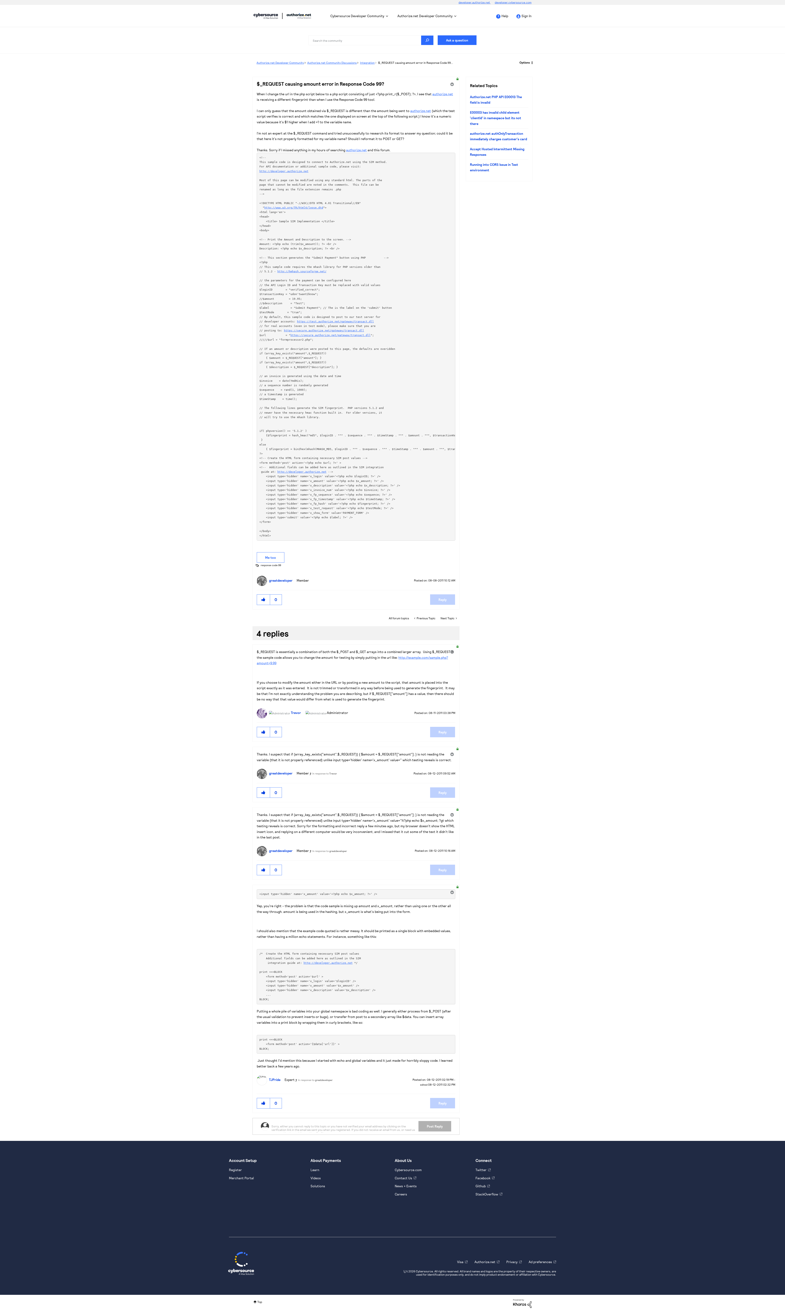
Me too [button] (270, 557)
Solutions (318, 1186)
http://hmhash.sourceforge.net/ (301, 271)
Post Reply (435, 1126)
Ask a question (457, 40)
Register (235, 1170)
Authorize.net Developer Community (425, 16)
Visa (460, 1262)
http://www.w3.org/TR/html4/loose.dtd (293, 207)
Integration (367, 62)
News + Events (406, 1186)
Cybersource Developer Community (265, 16)
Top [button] (259, 1302)
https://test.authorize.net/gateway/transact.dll (335, 321)
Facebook (482, 1178)
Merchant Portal (241, 1178)
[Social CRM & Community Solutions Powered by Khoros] (522, 1303)
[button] (263, 600)
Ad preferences (540, 1262)
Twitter (481, 1170)
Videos (316, 1178)
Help (504, 16)
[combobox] (371, 40)
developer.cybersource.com (513, 2)
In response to (324, 773)
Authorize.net (484, 1262)
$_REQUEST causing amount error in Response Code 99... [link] (415, 62)
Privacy (512, 1262)
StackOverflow (486, 1194)
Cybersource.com (408, 1170)
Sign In (526, 16)
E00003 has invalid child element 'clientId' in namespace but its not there (495, 118)
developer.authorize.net (475, 2)
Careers (401, 1194)
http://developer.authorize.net (283, 171)
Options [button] (524, 62)
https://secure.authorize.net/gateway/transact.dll (324, 330)
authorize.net (442, 94)
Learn (315, 1170)
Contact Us (403, 1178)
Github (480, 1186)
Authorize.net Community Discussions (332, 62)
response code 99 (271, 565)
